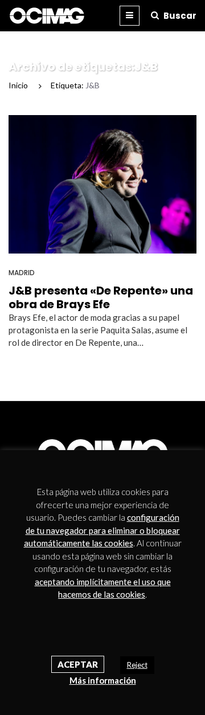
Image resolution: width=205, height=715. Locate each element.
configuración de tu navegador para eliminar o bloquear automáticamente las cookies (102, 530)
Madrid (22, 272)
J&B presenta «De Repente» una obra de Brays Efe (101, 297)
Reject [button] (137, 664)
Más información (102, 680)
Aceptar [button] (78, 664)
